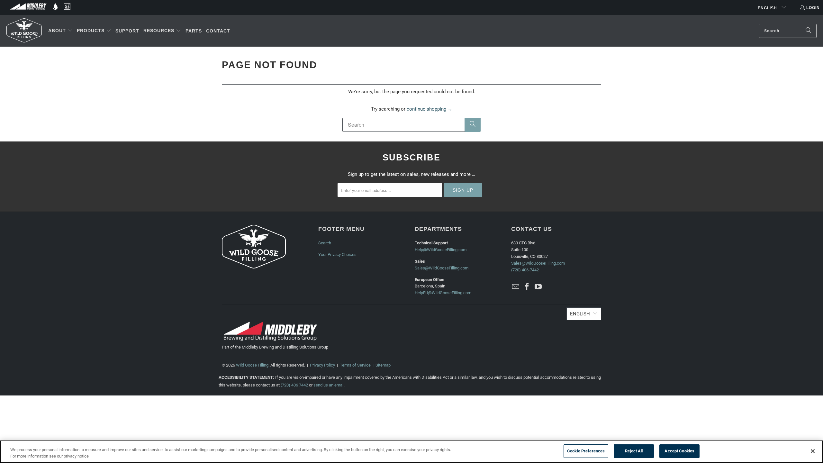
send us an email (328, 385)
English (768, 8)
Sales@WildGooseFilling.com (441, 268)
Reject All (634, 451)
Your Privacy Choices (337, 254)
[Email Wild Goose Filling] (516, 287)
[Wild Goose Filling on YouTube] (538, 287)
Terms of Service (355, 365)
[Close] (813, 451)
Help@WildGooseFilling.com (440, 249)
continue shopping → (429, 109)
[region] (411, 451)
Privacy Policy (322, 365)
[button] (60, 31)
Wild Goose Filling (252, 365)
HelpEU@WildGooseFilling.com (443, 292)
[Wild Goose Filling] (24, 30)
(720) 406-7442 (525, 270)
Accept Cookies (679, 451)
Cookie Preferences (586, 451)
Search (324, 243)
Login (813, 7)
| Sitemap (381, 365)
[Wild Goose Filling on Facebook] (527, 287)
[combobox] (788, 31)
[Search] (808, 31)
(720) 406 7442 (294, 385)
